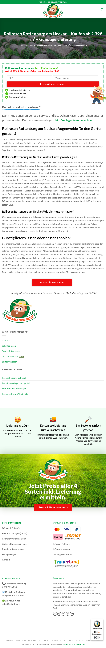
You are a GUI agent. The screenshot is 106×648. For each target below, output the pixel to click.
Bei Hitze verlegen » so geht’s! (16, 383)
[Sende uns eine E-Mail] (63, 614)
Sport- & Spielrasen (11, 351)
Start (21, 45)
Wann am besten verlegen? (14, 388)
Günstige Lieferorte (62, 554)
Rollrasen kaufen (76, 593)
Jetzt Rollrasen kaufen (51, 282)
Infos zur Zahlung (61, 544)
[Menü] (101, 620)
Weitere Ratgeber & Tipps (14, 544)
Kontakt (6, 559)
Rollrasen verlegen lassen (14, 538)
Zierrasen (6, 340)
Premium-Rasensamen (13, 549)
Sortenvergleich (9, 361)
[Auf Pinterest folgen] (68, 614)
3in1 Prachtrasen (10, 356)
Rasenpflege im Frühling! (14, 377)
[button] (3, 11)
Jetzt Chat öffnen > (11, 604)
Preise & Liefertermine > (53, 84)
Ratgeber (69, 604)
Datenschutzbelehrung (62, 640)
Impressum (21, 640)
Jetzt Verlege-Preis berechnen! (74, 120)
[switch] (97, 637)
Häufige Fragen (9, 554)
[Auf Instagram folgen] (59, 614)
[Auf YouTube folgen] (72, 614)
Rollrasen (71, 586)
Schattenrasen (9, 345)
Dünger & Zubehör (11, 528)
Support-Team (89, 604)
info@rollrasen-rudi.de (12, 595)
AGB (78, 640)
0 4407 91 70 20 (9, 586)
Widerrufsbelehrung (38, 640)
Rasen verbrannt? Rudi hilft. (15, 393)
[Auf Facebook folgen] (55, 614)
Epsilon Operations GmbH (74, 644)
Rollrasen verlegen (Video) (14, 533)
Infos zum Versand (62, 549)
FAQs (55, 604)
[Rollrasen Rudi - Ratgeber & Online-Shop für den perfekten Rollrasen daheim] (53, 11)
